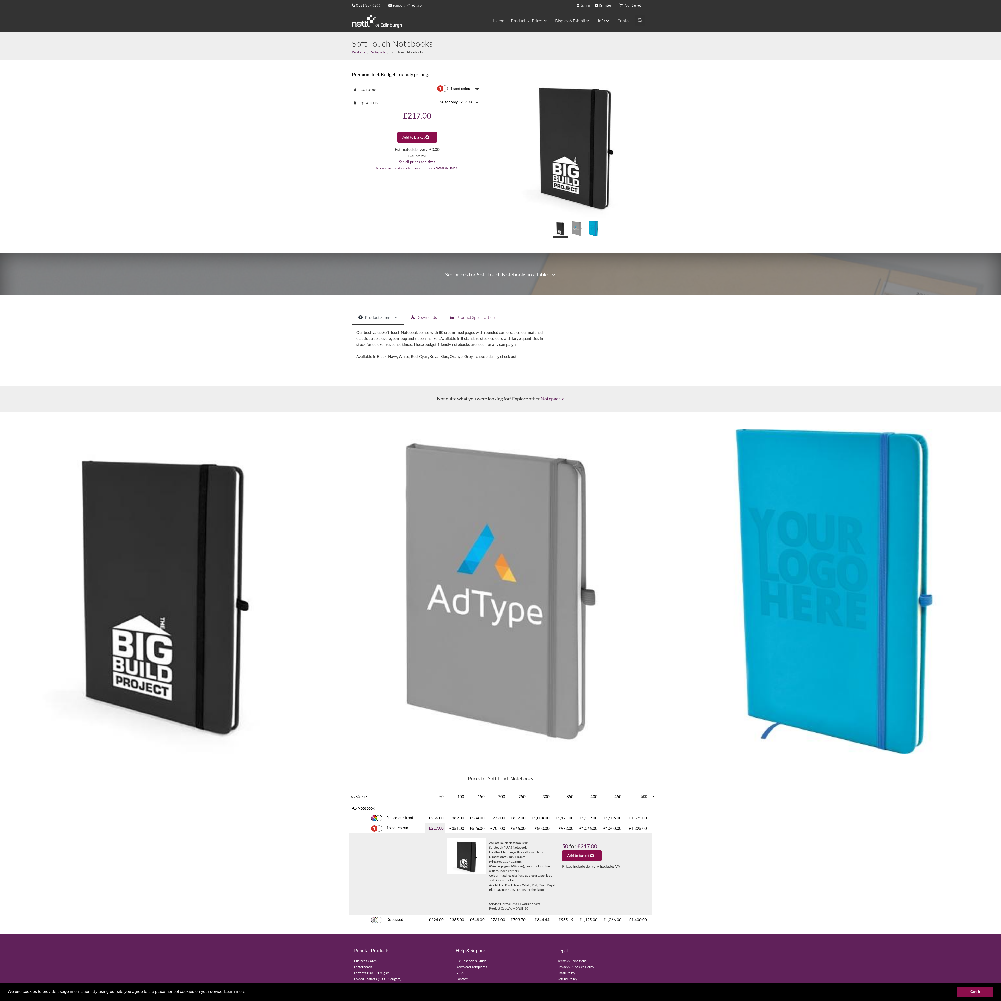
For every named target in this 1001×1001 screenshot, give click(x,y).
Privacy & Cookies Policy (575, 967)
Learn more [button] (234, 991)
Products (358, 52)
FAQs (460, 973)
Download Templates (471, 967)
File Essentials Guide (471, 961)
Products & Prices (527, 20)
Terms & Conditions (572, 961)
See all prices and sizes (417, 162)
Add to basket (413, 137)
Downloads (426, 317)
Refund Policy (567, 979)
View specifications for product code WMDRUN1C (417, 168)
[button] (417, 88)
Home (498, 20)
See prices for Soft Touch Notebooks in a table (498, 274)
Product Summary (380, 317)
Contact (624, 20)
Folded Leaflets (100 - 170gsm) (377, 979)
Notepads (378, 52)
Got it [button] (975, 992)
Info (602, 20)
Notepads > (552, 398)
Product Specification (475, 317)
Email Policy (566, 973)
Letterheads (363, 967)
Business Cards (365, 961)
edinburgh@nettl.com (408, 5)
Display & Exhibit (570, 20)
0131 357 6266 (368, 5)
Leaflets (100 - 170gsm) (372, 973)
